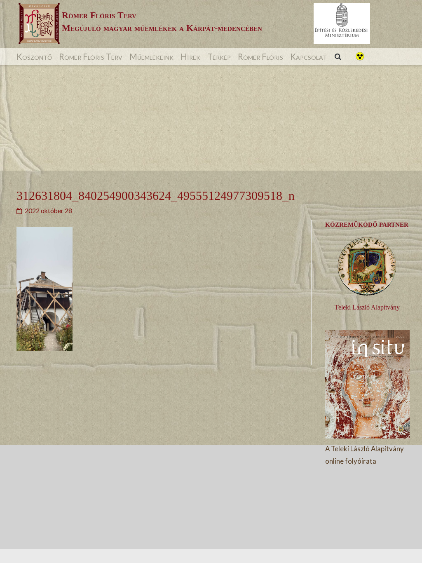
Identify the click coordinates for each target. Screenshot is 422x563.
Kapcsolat (308, 56)
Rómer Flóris (260, 56)
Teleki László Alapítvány (367, 307)
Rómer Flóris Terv (90, 56)
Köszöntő (34, 56)
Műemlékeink (151, 56)
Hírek (190, 56)
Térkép (219, 56)
